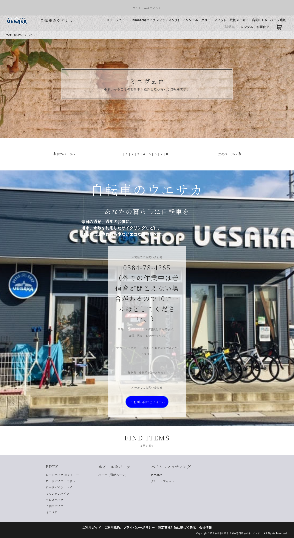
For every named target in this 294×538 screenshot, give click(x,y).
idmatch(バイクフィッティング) (155, 20)
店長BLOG (259, 20)
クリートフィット (214, 20)
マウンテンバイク (58, 493)
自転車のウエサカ (56, 20)
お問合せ (262, 27)
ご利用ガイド (91, 527)
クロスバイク (54, 500)
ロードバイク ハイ (59, 487)
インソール (190, 20)
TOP (109, 20)
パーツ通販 (278, 20)
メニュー (122, 20)
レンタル (247, 27)
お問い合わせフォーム (149, 402)
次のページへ (227, 154)
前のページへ (66, 154)
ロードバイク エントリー (62, 475)
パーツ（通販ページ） (113, 475)
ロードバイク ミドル (60, 481)
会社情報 (205, 527)
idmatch (157, 475)
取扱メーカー (239, 20)
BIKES (18, 35)
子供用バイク (54, 506)
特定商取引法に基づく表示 (177, 527)
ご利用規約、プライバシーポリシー (129, 527)
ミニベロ (52, 512)
